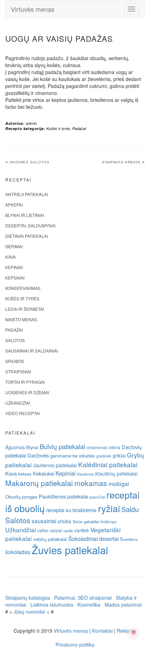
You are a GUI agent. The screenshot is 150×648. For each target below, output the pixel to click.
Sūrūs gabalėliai (86, 521)
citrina (114, 447)
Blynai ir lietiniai (24, 215)
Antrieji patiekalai (26, 194)
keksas (24, 474)
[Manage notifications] (133, 632)
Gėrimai (14, 246)
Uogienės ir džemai (27, 392)
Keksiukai (43, 473)
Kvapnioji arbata (121, 162)
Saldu (130, 509)
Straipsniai (18, 371)
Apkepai (14, 205)
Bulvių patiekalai (62, 446)
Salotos (15, 340)
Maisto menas (21, 319)
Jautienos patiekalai (55, 465)
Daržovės (38, 455)
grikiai (119, 455)
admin (31, 123)
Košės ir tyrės (58, 128)
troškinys (108, 521)
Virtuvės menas (32, 9)
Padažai (79, 128)
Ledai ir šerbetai (24, 309)
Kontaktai (102, 630)
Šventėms (129, 539)
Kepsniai (14, 278)
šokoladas (17, 552)
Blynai (32, 447)
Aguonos (15, 447)
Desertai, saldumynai (30, 225)
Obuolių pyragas (21, 496)
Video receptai (22, 413)
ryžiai (109, 508)
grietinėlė (103, 456)
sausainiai (44, 521)
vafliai (42, 530)
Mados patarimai (123, 604)
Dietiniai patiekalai (26, 236)
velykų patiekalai (50, 539)
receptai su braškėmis (71, 509)
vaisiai (56, 530)
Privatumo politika (75, 644)
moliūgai (118, 483)
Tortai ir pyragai (25, 382)
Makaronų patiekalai (39, 483)
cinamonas (97, 447)
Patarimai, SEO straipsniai (83, 597)
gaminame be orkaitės (72, 455)
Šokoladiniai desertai (93, 538)
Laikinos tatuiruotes (51, 604)
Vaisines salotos (29, 162)
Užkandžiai (17, 403)
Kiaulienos (85, 474)
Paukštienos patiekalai (63, 496)
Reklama (126, 630)
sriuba (64, 521)
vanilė (68, 530)
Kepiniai (14, 267)
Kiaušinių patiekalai (116, 473)
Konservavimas (22, 288)
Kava (10, 257)
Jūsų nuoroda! (29, 611)
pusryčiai (97, 497)
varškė (81, 530)
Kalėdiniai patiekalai (107, 464)
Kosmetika (88, 604)
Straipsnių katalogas (27, 597)
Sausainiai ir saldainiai (31, 351)
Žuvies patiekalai (70, 549)
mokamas (90, 483)
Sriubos (14, 361)
